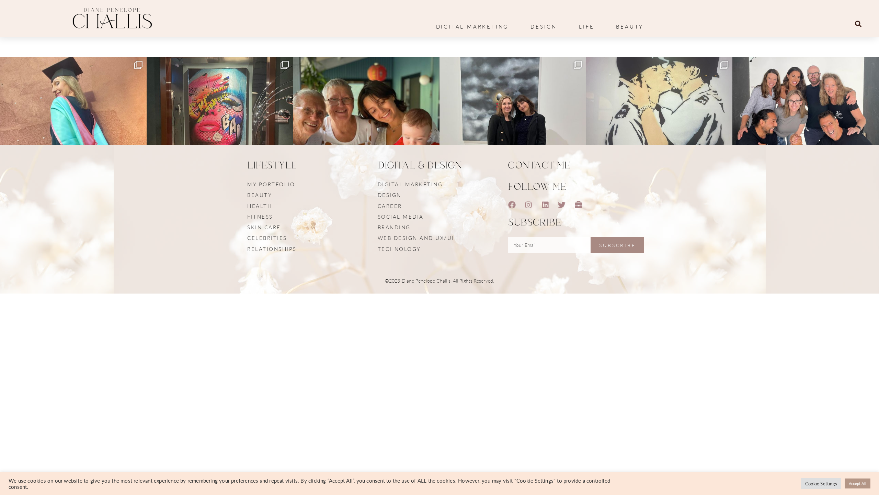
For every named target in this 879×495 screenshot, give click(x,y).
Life (586, 26)
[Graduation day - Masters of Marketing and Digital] (73, 130)
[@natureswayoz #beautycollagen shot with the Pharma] (805, 130)
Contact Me (539, 165)
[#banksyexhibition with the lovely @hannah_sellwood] (659, 130)
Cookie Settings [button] (821, 483)
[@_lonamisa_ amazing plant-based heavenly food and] (220, 130)
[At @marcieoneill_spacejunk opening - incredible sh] (513, 130)
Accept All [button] (857, 483)
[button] (858, 24)
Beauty (629, 26)
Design (543, 26)
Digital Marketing (472, 26)
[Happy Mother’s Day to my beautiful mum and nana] (366, 130)
